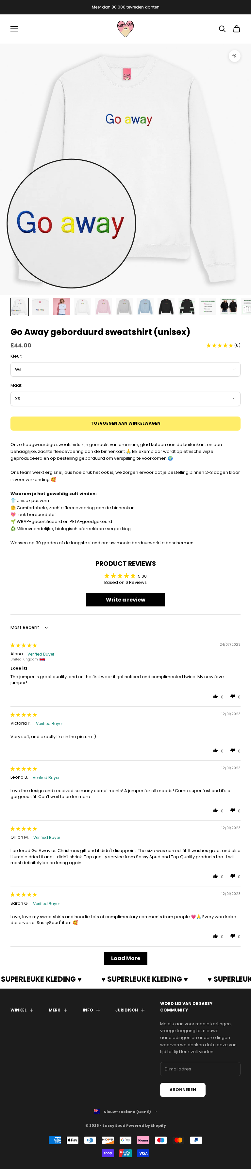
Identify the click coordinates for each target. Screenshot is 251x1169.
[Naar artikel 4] (82, 307)
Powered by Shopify (146, 1125)
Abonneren (183, 1089)
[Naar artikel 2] (40, 307)
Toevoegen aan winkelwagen (125, 423)
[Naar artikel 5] (103, 307)
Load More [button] (125, 958)
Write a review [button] (125, 599)
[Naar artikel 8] (166, 307)
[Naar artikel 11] (229, 307)
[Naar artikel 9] (187, 307)
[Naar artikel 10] (208, 307)
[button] (220, 345)
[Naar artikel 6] (124, 307)
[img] (23, 645)
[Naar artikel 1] (19, 307)
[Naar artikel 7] (145, 307)
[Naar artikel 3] (61, 307)
